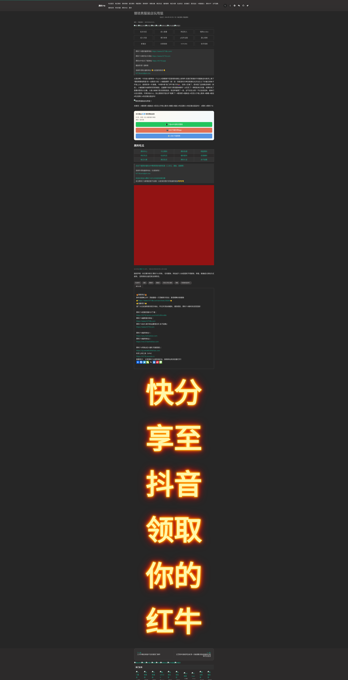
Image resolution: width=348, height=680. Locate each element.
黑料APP (208, 3)
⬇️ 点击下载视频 (174, 136)
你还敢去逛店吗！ (186, 283)
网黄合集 (152, 3)
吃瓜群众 (137, 283)
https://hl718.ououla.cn (145, 356)
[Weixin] (239, 5)
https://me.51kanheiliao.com (147, 341)
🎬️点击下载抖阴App (174, 130)
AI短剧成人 (201, 3)
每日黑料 (118, 3)
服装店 (158, 283)
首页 (135, 22)
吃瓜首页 (111, 3)
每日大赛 (173, 3)
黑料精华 (145, 3)
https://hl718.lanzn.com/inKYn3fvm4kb (151, 315)
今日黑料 (164, 151)
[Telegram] (234, 5)
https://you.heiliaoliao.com (146, 336)
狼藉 (177, 283)
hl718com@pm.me (143, 73)
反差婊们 (186, 3)
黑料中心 (144, 151)
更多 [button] (130, 8)
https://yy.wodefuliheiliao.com (148, 350)
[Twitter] (247, 5)
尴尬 (144, 283)
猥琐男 (151, 283)
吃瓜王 (162, 17)
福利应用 (111, 8)
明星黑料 (138, 3)
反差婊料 (204, 155)
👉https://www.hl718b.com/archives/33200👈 (154, 300)
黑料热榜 (125, 3)
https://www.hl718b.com (146, 321)
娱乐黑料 (131, 3)
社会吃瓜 (180, 3)
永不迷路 (215, 3)
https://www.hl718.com (161, 56)
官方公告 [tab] (138, 286)
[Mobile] (230, 5)
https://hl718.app (159, 61)
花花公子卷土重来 (167, 283)
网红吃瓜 (159, 3)
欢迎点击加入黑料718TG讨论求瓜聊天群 (150, 178)
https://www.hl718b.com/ (162, 51)
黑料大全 (125, 8)
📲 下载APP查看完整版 (174, 124)
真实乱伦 (193, 3)
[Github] (243, 5)
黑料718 (102, 6)
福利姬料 (166, 3)
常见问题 (118, 8)
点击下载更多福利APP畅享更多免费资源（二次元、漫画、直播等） (160, 166)
